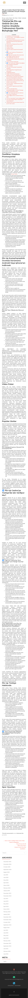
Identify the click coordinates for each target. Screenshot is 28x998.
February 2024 (7, 888)
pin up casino (14, 174)
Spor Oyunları (9, 65)
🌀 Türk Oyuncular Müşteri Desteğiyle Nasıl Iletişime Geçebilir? (15, 63)
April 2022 (6, 938)
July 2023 (6, 898)
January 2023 (7, 914)
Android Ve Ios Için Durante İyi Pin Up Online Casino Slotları (15, 81)
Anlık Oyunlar (9, 45)
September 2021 (7, 946)
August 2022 (7, 927)
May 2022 (6, 935)
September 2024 (7, 869)
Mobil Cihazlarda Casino (12, 91)
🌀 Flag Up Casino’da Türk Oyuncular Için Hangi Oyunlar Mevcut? (15, 55)
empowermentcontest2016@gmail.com (14, 979)
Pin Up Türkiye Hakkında (12, 61)
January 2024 (7, 890)
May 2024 (6, 880)
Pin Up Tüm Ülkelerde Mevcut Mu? (14, 44)
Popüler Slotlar (9, 48)
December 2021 (7, 943)
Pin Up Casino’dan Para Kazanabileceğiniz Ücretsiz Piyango (14, 89)
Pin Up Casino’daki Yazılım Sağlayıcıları (15, 98)
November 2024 (7, 864)
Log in (5, 961)
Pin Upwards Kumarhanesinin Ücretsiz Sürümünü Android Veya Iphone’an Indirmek (15, 41)
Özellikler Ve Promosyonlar (12, 36)
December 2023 (7, 893)
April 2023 (6, 906)
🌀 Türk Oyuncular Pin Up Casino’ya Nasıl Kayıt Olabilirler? (14, 93)
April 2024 (6, 882)
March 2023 (6, 909)
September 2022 (7, 925)
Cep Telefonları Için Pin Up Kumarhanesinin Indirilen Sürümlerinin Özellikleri (15, 59)
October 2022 (7, 922)
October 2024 (7, 866)
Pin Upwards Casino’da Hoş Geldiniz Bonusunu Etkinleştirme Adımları (14, 77)
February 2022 (7, 940)
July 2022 (6, 930)
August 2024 (7, 872)
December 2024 (7, 861)
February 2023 (7, 911)
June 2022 (6, 932)
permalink (4, 834)
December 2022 (7, 917)
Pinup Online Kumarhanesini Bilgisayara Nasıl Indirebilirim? (13, 74)
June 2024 (6, 877)
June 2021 (6, 948)
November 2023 (7, 895)
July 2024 (6, 874)
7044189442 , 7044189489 (14, 985)
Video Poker (9, 46)
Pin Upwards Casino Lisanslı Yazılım (14, 79)
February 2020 (7, 951)
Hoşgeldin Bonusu (10, 72)
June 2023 (6, 901)
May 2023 (6, 903)
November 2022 (7, 919)
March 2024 (6, 885)
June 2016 (6, 954)
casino (14, 833)
